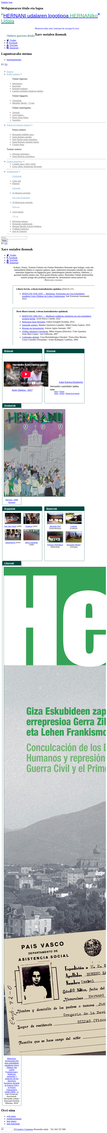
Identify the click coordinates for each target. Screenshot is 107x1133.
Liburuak (16, 188)
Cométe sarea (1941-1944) (24, 164)
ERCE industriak (31, 543)
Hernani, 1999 (11, 500)
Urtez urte (16, 181)
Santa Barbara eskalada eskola (25, 142)
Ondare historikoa (14, 161)
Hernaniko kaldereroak (22, 224)
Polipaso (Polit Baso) (55, 545)
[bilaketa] (11, 503)
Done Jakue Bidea (20, 117)
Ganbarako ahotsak (30, 337)
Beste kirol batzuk (72, 394)
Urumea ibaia (18, 144)
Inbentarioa (17, 83)
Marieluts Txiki (55, 526)
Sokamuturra (10, 543)
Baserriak (16, 86)
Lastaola (73, 526)
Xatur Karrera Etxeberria (71, 382)
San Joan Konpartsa (21, 198)
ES (6, 64)
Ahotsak (16, 112)
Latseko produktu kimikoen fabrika (27, 91)
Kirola (62, 392)
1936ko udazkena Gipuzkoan (35, 331)
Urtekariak (17, 176)
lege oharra (11, 1121)
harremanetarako (14, 59)
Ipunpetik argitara (29, 325)
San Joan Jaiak (10, 526)
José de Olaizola (19, 231)
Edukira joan (6, 2)
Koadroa (28, 526)
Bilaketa (16, 183)
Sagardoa (16, 120)
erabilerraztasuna (14, 1119)
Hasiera (10, 71)
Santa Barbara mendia (22, 137)
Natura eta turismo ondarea (18, 125)
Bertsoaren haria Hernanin (33, 322)
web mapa (11, 1116)
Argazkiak (16, 100)
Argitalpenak (12, 171)
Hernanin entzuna (20, 221)
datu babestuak (13, 1124)
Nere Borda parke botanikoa (24, 139)
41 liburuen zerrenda (21, 193)
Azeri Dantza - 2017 (22, 390)
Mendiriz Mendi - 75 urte (23, 103)
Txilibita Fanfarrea (20, 229)
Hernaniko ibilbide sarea (23, 134)
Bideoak (8, 351)
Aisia (56, 392)
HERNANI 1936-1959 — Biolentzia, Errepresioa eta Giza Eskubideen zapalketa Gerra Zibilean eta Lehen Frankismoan (53, 295)
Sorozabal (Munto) (74, 545)
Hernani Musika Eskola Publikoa (26, 226)
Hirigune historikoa (20, 154)
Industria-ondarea (20, 88)
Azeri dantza (17, 115)
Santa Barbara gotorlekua (23, 156)
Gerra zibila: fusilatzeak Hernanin (27, 166)
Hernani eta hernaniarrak (33, 328)
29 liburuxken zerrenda (22, 202)
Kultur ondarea (13, 74)
